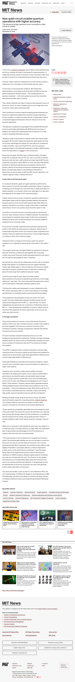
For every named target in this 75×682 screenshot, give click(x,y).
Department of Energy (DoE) (11, 501)
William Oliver (57, 94)
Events (20, 675)
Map (16, 675)
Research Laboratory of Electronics (20, 495)
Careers (29, 675)
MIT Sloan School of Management (14, 621)
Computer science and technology (59, 492)
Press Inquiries (6, 635)
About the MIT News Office (10, 632)
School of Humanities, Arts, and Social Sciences (18, 619)
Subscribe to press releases (55, 642)
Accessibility (20, 677)
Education (23, 3)
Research (30, 3)
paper (22, 151)
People (24, 675)
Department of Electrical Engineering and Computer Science (61, 109)
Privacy (14, 677)
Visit (13, 675)
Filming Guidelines (31, 635)
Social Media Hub (28, 677)
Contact (33, 675)
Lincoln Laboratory (58, 122)
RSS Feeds (52, 635)
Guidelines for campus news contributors (55, 647)
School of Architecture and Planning (14, 615)
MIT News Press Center (33, 632)
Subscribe (55, 12)
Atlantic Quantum (41, 400)
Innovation (37, 3)
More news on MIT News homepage (13, 590)
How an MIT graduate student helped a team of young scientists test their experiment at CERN (26, 549)
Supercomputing (42, 492)
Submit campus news (19, 647)
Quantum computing (16, 492)
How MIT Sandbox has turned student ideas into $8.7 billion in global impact (62, 548)
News (43, 665)
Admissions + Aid (46, 3)
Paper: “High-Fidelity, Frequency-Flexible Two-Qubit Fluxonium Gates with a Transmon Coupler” (63, 81)
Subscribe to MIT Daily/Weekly (19, 642)
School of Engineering (59, 116)
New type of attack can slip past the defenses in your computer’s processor (26, 577)
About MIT (30, 667)
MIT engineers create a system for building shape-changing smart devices (62, 577)
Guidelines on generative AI (19, 653)
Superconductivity (30, 492)
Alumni (14, 667)
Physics (5, 495)
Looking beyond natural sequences (60, 563)
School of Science (58, 119)
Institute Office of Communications (47, 608)
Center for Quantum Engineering (62, 101)
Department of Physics (59, 114)
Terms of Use (53, 632)
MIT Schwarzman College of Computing (41, 498)
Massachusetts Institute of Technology (22, 671)
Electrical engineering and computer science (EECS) (47, 495)
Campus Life (56, 3)
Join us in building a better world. (64, 666)
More (63, 3)
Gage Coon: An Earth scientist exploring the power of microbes (26, 563)
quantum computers (18, 70)
